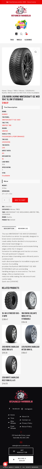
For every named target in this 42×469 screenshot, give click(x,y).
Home (4, 91)
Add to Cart (20, 200)
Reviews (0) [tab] (23, 228)
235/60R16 (6, 142)
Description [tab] (9, 228)
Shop (10, 91)
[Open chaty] (5, 464)
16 (3, 159)
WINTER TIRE (6, 125)
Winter (21, 91)
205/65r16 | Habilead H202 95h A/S (10, 348)
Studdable (6, 176)
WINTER (5, 131)
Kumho (9, 217)
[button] (35, 51)
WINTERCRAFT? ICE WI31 (11, 120)
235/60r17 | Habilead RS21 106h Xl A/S (10, 378)
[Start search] (21, 34)
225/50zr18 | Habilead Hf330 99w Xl (30, 348)
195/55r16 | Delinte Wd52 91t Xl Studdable (29, 316)
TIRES (15, 91)
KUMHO (5, 114)
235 (3, 148)
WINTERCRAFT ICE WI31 (14, 212)
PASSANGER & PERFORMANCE (13, 136)
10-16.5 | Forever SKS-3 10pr (11, 314)
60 (3, 153)
